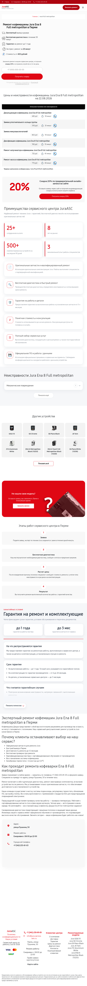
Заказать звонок (23, 506)
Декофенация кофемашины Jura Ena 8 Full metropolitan (27, 141)
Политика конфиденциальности (11, 935)
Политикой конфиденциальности (26, 83)
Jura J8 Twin (76, 946)
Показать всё (43, 463)
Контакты (54, 948)
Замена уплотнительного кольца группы (20, 122)
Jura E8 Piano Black (75, 943)
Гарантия (54, 941)
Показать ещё (43, 395)
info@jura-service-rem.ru (34, 937)
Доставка (54, 939)
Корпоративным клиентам (54, 952)
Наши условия (11, 939)
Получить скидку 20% (60, 196)
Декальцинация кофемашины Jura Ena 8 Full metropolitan (27, 113)
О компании (54, 937)
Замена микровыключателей (16, 131)
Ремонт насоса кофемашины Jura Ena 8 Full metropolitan (27, 160)
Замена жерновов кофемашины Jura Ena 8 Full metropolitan (28, 169)
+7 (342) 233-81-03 (41, 2)
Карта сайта (32, 964)
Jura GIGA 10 (76, 939)
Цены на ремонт (54, 944)
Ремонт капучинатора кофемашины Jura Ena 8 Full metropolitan (30, 150)
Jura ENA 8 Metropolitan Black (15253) (75, 955)
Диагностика (54, 946)
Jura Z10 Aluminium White (76, 949)
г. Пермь (6, 2)
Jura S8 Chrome (75, 941)
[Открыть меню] (83, 7)
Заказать (55, 116)
